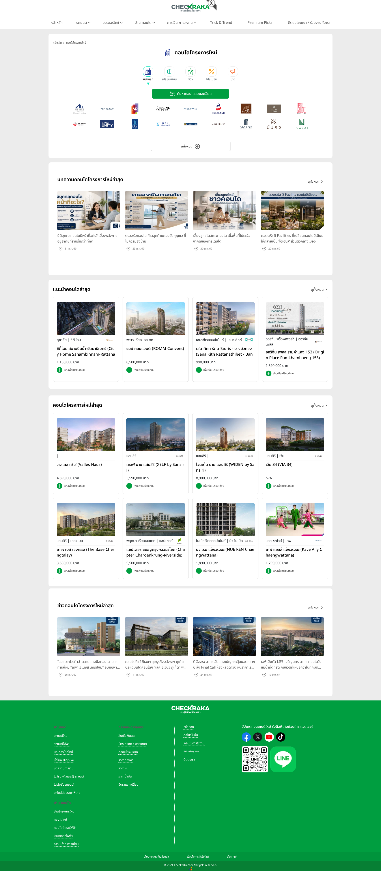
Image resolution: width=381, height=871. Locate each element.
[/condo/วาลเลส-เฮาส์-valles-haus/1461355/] (86, 434)
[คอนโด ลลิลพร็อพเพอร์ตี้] (163, 124)
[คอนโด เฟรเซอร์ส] (79, 124)
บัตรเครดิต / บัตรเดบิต (132, 744)
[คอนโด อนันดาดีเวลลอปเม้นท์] (107, 108)
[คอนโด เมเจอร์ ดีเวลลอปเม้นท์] (246, 124)
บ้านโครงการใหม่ (64, 811)
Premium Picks (260, 22)
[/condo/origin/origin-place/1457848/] (295, 319)
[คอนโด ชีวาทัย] (302, 108)
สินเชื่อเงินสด (126, 735)
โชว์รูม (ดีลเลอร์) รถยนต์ (69, 776)
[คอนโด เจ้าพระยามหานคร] (246, 108)
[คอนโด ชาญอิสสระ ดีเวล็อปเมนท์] (274, 108)
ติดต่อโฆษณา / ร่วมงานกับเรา (309, 22)
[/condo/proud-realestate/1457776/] (155, 319)
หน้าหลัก (57, 22)
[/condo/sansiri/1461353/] (155, 434)
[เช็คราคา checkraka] (190, 7)
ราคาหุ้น (123, 768)
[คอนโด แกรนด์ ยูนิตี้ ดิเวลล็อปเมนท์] (107, 124)
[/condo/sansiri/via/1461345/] (295, 434)
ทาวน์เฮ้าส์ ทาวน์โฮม (66, 844)
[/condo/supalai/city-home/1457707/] (86, 319)
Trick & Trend (221, 22)
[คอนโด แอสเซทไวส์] (190, 108)
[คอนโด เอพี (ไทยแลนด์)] (135, 108)
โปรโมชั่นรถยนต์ (64, 784)
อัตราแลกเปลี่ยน (128, 784)
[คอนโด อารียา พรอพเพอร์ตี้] (163, 108)
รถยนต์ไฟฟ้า (61, 744)
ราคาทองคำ (125, 760)
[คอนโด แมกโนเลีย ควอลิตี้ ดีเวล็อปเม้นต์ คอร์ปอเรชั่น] (218, 124)
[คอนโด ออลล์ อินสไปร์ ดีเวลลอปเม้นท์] (79, 108)
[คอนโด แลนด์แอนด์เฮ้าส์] (190, 124)
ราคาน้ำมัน (125, 776)
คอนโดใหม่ (60, 819)
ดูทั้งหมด (186, 146)
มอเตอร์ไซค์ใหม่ (63, 752)
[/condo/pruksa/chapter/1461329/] (155, 519)
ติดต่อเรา (189, 759)
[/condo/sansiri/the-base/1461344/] (86, 519)
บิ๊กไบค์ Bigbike (64, 760)
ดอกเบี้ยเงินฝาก (128, 752)
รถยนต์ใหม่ (60, 735)
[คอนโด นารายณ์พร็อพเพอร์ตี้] (302, 124)
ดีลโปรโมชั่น (190, 735)
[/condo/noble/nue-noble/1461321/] (225, 519)
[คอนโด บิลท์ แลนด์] (218, 108)
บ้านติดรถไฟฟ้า (63, 836)
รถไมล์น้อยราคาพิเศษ (67, 792)
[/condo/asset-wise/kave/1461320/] (295, 519)
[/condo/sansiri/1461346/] (225, 434)
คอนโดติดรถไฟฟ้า (65, 827)
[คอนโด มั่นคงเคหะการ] (274, 124)
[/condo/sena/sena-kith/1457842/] (225, 319)
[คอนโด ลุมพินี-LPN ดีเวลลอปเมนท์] (135, 124)
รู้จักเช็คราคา (191, 751)
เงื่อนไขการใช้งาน (194, 743)
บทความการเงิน (63, 768)
